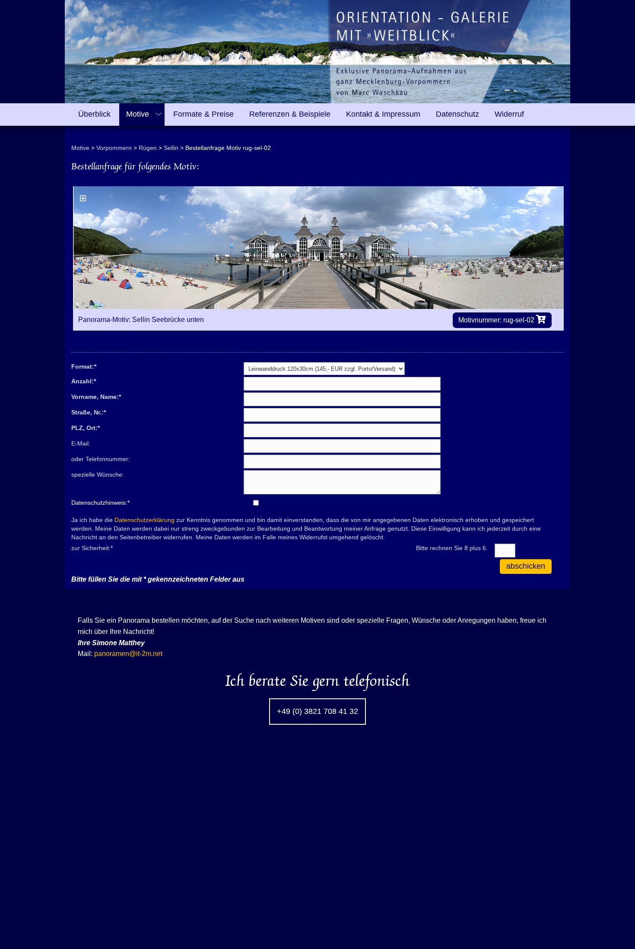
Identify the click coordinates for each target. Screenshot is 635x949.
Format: (83, 366)
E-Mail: (80, 443)
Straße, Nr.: (88, 412)
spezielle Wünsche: (97, 474)
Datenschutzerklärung (144, 519)
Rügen (148, 147)
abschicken (525, 566)
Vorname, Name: (96, 396)
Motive (80, 147)
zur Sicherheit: (92, 547)
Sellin (171, 147)
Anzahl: (83, 381)
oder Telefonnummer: (100, 458)
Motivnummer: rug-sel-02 (497, 320)
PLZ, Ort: (85, 427)
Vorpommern (114, 147)
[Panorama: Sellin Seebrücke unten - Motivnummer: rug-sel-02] (318, 247)
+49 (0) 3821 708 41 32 (317, 711)
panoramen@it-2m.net (128, 653)
